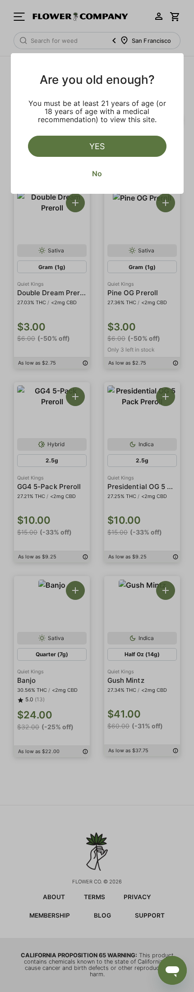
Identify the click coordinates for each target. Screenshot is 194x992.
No (97, 173)
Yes (97, 146)
